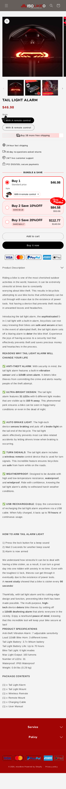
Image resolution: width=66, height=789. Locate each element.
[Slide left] (3, 88)
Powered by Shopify (33, 767)
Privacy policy (51, 767)
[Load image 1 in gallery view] (16, 88)
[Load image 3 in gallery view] (50, 88)
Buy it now (33, 245)
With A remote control (18, 120)
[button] (6, 5)
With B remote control (18, 127)
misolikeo (20, 767)
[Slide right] (62, 88)
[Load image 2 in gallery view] (33, 88)
